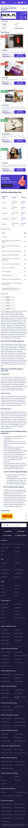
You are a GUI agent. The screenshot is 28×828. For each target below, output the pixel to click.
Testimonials (3, 550)
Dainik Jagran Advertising (6, 725)
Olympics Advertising (18, 795)
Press (15, 595)
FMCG (2, 611)
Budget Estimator (4, 576)
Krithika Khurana (17, 780)
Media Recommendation (19, 569)
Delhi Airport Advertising (6, 693)
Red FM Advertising (5, 677)
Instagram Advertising (5, 643)
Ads (15, 566)
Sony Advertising (17, 659)
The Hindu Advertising (5, 722)
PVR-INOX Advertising (5, 706)
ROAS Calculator (17, 562)
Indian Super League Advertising (7, 795)
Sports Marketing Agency (19, 818)
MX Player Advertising (18, 633)
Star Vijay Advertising (5, 655)
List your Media (17, 547)
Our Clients (8, 535)
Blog (2, 585)
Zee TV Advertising (4, 659)
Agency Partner (21, 535)
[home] (3, 2)
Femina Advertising (18, 737)
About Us (21, 531)
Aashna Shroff (4, 783)
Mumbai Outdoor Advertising (6, 761)
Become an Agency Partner (19, 544)
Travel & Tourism (17, 607)
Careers (15, 554)
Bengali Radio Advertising (6, 681)
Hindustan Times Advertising (19, 725)
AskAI (23, 8)
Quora (2, 595)
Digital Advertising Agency (19, 804)
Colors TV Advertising (18, 662)
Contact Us (8, 531)
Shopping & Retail (4, 604)
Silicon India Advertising (5, 740)
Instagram (3, 592)
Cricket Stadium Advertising (6, 749)
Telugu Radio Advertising (19, 674)
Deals (2, 554)
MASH (2, 566)
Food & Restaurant (4, 607)
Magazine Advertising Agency (6, 807)
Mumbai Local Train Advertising (7, 752)
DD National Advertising (5, 652)
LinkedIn (16, 588)
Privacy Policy (17, 550)
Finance (2, 614)
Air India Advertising (5, 689)
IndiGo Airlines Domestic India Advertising (20, 697)
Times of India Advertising (6, 718)
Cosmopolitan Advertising (19, 734)
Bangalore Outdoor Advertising (7, 764)
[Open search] (15, 2)
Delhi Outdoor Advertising (19, 761)
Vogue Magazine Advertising (19, 740)
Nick (2, 776)
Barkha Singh (3, 780)
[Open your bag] (22, 2)
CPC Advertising (4, 629)
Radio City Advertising (18, 681)
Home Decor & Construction (19, 617)
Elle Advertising (4, 737)
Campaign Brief (4, 562)
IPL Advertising (4, 792)
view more (23, 52)
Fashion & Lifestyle (18, 604)
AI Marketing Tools (4, 573)
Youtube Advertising (18, 636)
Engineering (3, 621)
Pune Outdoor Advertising (19, 764)
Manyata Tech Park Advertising (20, 752)
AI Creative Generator (18, 573)
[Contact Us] (19, 3)
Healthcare (3, 617)
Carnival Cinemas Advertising (6, 710)
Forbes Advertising (4, 734)
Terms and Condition (5, 547)
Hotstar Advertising (4, 640)
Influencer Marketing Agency (19, 811)
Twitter (2, 588)
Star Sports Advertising (5, 665)
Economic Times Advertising (19, 722)
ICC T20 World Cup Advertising (20, 792)
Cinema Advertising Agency (6, 811)
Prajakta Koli (16, 776)
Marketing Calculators (5, 569)
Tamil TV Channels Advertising (20, 655)
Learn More (7, 185)
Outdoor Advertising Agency (6, 818)
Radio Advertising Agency (19, 807)
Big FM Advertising (18, 677)
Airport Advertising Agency (6, 804)
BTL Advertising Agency (5, 821)
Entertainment (17, 611)
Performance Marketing (5, 633)
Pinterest (16, 592)
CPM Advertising (17, 629)
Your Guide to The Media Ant (6, 544)
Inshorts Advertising (18, 640)
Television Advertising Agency (20, 814)
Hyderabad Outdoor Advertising (7, 768)
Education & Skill (17, 614)
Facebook (16, 585)
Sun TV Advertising (18, 652)
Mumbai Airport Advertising (19, 689)
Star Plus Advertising (5, 662)
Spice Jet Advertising (18, 693)
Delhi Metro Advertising (18, 749)
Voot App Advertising (5, 636)
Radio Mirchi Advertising (6, 674)
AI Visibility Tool (17, 576)
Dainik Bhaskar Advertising (19, 718)
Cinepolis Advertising (18, 706)
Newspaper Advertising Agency (7, 814)
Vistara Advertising (4, 697)
